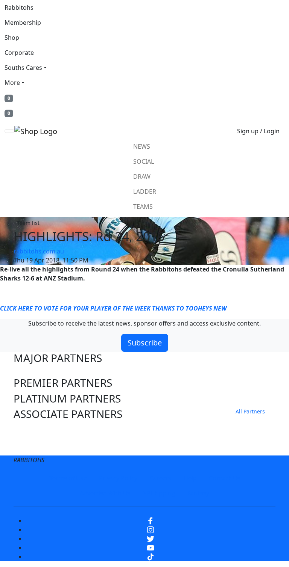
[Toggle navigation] (9, 131)
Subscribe (145, 343)
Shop (12, 37)
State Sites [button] (39, 446)
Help (190, 478)
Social (143, 161)
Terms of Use (68, 478)
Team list (28, 222)
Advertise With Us (105, 493)
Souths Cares (23, 67)
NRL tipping (158, 493)
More (12, 82)
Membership (23, 22)
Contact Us (224, 478)
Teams (143, 206)
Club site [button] (35, 430)
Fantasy (198, 493)
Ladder (144, 191)
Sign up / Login (258, 131)
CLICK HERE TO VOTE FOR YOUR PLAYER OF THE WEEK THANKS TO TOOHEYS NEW (113, 308)
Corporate (19, 52)
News (141, 146)
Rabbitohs (19, 7)
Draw (142, 176)
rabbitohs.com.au (39, 251)
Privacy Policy (118, 478)
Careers (160, 478)
